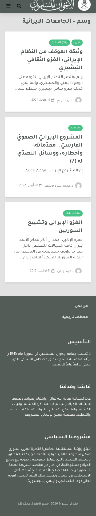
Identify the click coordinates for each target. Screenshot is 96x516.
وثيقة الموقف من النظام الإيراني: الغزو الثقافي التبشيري (52, 60)
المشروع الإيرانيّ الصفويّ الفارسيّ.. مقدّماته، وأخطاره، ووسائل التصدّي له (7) (50, 150)
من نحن (81, 306)
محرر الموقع (65, 100)
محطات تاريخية (75, 317)
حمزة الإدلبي (65, 271)
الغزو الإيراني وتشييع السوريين (55, 227)
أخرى (77, 42)
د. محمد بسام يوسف (59, 186)
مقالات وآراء (73, 213)
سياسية (75, 128)
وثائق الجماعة (59, 42)
